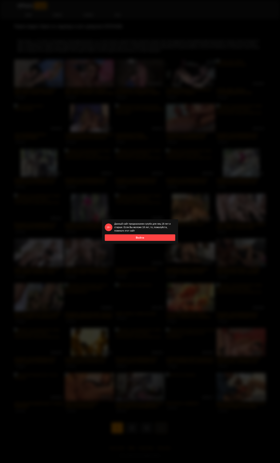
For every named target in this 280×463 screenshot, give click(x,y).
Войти (140, 237)
